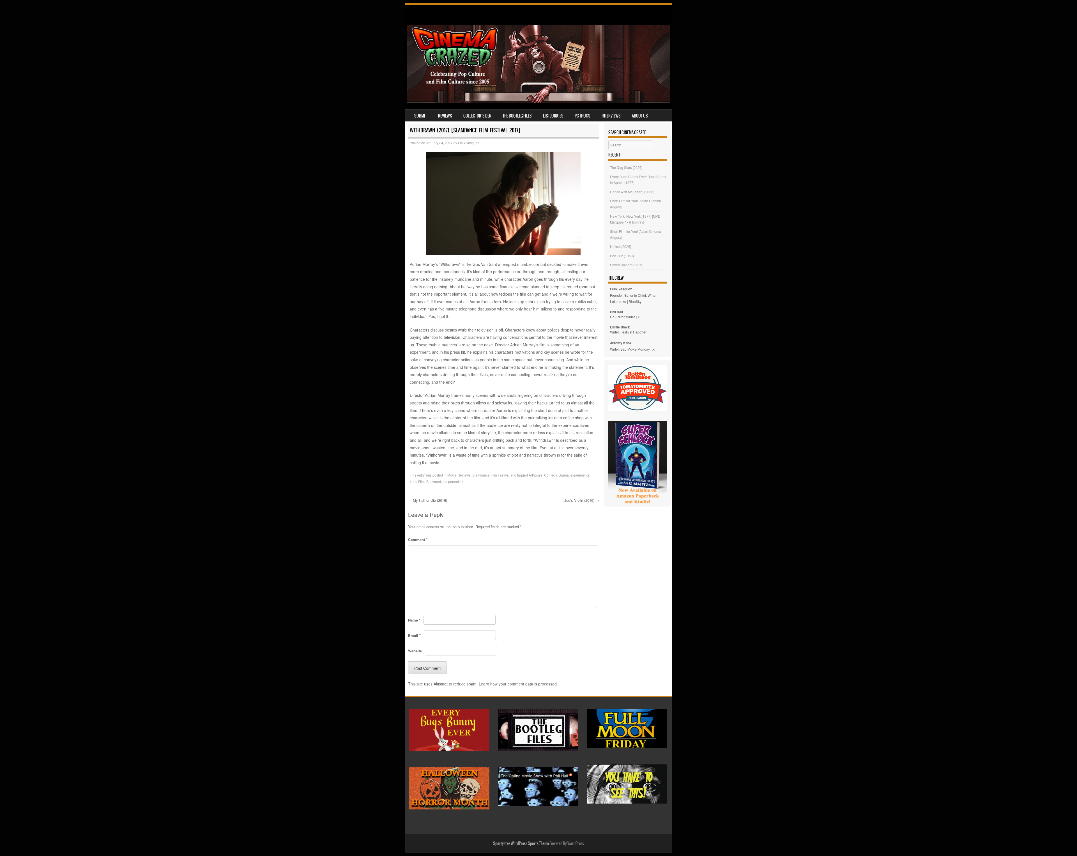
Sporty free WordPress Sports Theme (521, 843)
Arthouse (535, 475)
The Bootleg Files (517, 116)
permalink (455, 481)
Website (415, 650)
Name (414, 620)
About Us (640, 116)
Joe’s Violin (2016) (581, 500)
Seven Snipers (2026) (626, 264)
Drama (563, 475)
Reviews (445, 116)
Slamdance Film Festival (491, 475)
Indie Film (417, 481)
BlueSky (635, 301)
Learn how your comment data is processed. (518, 684)
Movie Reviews (459, 475)
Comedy (550, 475)
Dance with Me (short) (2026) (632, 191)
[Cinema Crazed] (538, 101)
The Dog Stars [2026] (626, 167)
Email (414, 635)
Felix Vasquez (468, 142)
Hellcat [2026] (620, 246)
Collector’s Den (477, 116)
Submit (420, 116)
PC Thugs (582, 116)
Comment (417, 539)
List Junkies (553, 116)
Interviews (611, 116)
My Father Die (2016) (427, 500)
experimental (580, 475)
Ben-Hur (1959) (622, 255)
